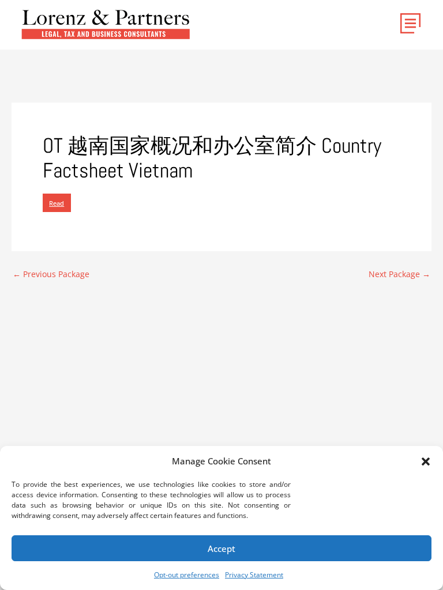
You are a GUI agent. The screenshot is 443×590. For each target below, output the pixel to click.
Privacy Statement (254, 575)
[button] (425, 461)
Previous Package (51, 274)
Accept (221, 548)
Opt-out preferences (186, 575)
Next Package (399, 274)
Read (56, 203)
